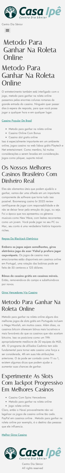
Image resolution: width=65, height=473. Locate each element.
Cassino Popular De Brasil (17, 121)
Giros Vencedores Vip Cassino (19, 292)
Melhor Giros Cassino (14, 435)
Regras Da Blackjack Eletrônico (20, 239)
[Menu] (7, 30)
